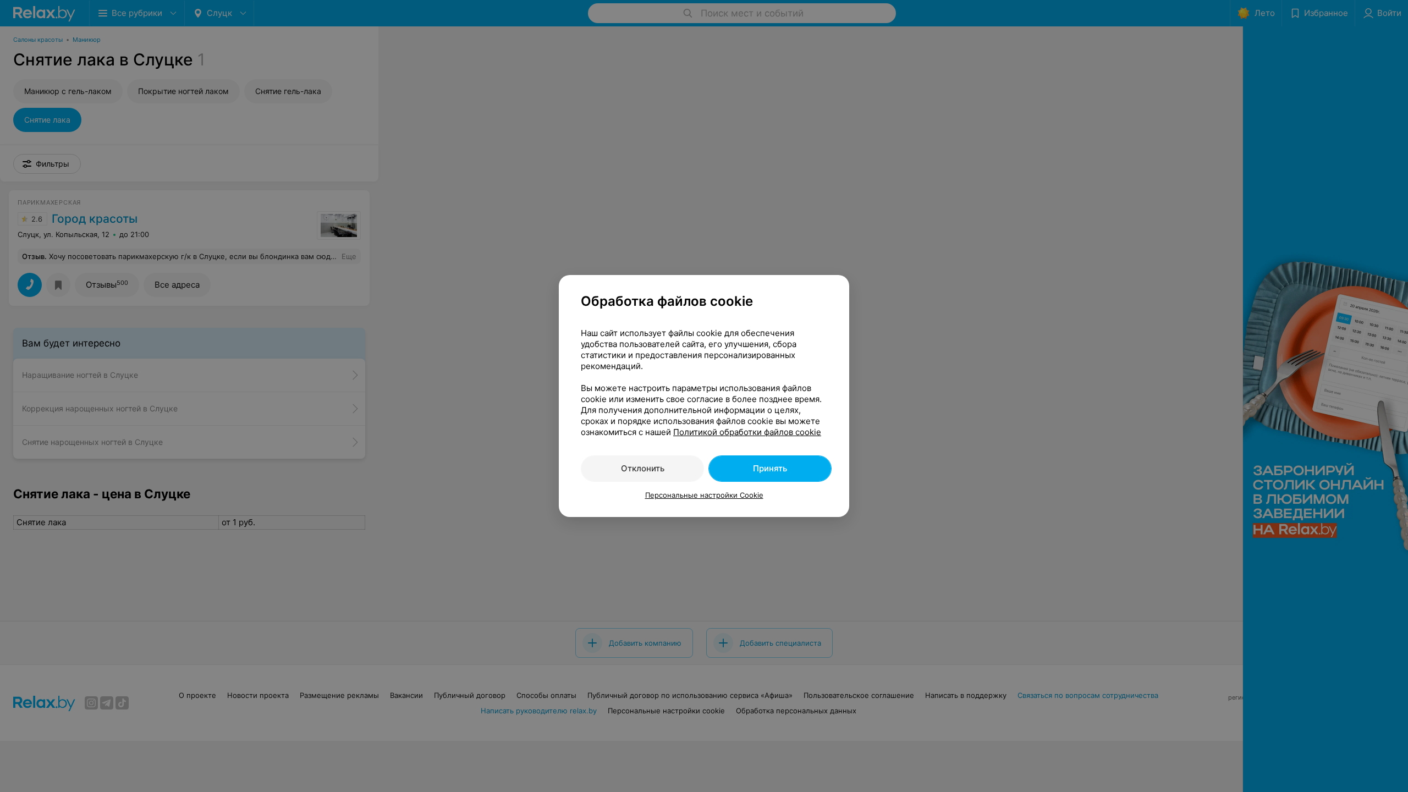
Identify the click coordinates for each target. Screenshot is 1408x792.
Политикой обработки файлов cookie (747, 432)
